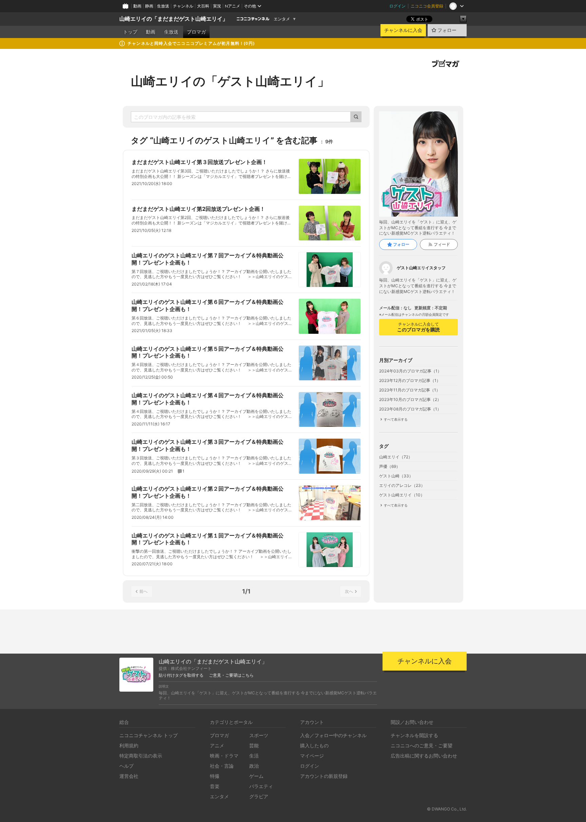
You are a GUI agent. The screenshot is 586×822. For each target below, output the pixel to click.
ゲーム (256, 776)
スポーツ (258, 735)
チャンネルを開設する (414, 735)
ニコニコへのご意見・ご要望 (421, 745)
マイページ (312, 756)
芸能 (254, 745)
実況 (217, 5)
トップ (130, 32)
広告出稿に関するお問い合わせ (424, 756)
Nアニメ (232, 5)
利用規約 (128, 745)
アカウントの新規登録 (324, 776)
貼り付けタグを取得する (181, 675)
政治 (254, 766)
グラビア (258, 796)
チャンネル (183, 5)
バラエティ (261, 786)
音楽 (214, 786)
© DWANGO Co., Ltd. (447, 808)
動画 (137, 5)
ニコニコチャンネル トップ (148, 735)
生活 (254, 756)
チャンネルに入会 (403, 30)
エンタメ (282, 19)
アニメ (217, 745)
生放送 (163, 5)
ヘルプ (126, 766)
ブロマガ (196, 32)
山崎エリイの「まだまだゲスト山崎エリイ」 (173, 19)
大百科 (203, 5)
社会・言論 (222, 766)
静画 (149, 5)
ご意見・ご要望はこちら (231, 675)
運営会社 (128, 776)
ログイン (397, 5)
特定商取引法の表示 (140, 756)
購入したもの (314, 745)
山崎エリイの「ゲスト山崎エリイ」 (230, 81)
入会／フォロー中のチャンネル (333, 735)
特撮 (214, 776)
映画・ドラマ (224, 756)
